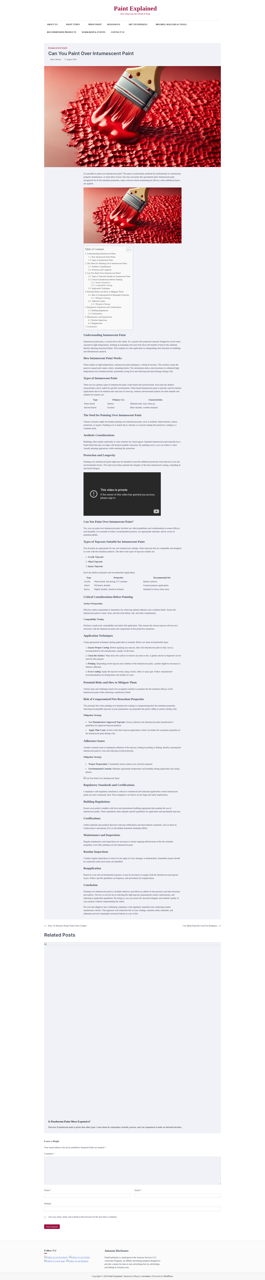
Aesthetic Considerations (101, 266)
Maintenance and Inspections (99, 317)
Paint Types (73, 24)
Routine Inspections (99, 320)
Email (138, 1190)
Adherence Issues (98, 301)
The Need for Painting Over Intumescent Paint (107, 263)
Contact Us (117, 32)
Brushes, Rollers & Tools (171, 24)
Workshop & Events (93, 32)
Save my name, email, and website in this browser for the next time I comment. (82, 1217)
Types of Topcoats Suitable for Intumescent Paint (111, 276)
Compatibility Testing (104, 285)
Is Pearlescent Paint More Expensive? (69, 1121)
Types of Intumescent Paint (102, 260)
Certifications (97, 314)
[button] (127, 249)
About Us (52, 24)
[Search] (46, 10)
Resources (113, 24)
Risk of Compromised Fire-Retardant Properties (110, 295)
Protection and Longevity (102, 270)
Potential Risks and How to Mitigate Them (105, 291)
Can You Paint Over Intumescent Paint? (104, 273)
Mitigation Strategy (103, 298)
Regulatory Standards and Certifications (104, 307)
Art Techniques (137, 24)
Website (47, 1203)
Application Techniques (101, 288)
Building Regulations (100, 310)
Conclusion (92, 326)
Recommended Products (61, 32)
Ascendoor (146, 1276)
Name (47, 1190)
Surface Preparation (103, 282)
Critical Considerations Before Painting (107, 279)
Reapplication (97, 323)
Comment (49, 1154)
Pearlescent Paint (57, 48)
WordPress (168, 1276)
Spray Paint (95, 24)
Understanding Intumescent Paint (101, 253)
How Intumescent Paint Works (103, 257)
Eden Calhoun (55, 59)
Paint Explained (135, 8)
